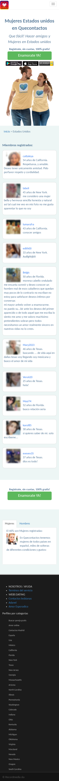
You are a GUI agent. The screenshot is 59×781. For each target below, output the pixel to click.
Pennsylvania (14, 700)
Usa (10, 640)
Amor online (14, 625)
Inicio (7, 131)
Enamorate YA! (29, 56)
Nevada (12, 754)
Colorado (13, 710)
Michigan (13, 734)
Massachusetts (15, 680)
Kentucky (13, 724)
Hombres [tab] (25, 523)
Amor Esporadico (18, 606)
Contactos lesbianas (20, 598)
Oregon (12, 764)
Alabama (13, 729)
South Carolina (15, 769)
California (13, 650)
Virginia (12, 744)
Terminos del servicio (21, 590)
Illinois (11, 695)
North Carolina (15, 690)
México (12, 645)
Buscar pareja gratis (17, 620)
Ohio (11, 720)
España (12, 635)
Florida (12, 655)
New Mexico (14, 759)
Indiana (12, 715)
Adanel (13, 602)
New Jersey (14, 670)
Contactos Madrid (16, 630)
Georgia (12, 675)
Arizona (12, 685)
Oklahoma (13, 739)
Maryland (13, 749)
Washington (14, 705)
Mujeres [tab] (9, 523)
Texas (11, 665)
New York (13, 660)
